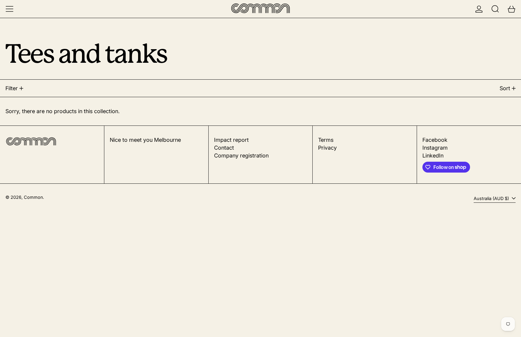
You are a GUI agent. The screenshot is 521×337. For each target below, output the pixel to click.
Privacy (327, 148)
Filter (11, 88)
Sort (505, 88)
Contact (224, 148)
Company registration (241, 155)
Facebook (434, 140)
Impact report (231, 140)
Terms (325, 140)
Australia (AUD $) (492, 198)
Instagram (435, 148)
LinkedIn (433, 155)
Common (33, 197)
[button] (495, 9)
